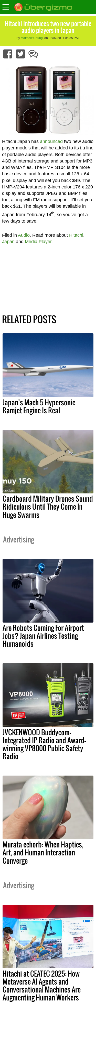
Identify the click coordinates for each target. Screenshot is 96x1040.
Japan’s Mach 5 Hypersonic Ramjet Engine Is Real (39, 406)
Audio (24, 235)
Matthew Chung (32, 38)
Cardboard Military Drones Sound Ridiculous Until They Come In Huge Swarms (48, 506)
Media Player (38, 241)
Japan (8, 241)
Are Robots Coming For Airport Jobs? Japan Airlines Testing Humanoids (43, 636)
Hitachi (76, 235)
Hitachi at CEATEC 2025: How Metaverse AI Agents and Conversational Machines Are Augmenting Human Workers (42, 985)
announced (51, 141)
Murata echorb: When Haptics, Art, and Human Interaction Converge (43, 852)
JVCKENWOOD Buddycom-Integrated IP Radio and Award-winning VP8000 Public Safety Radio (44, 744)
